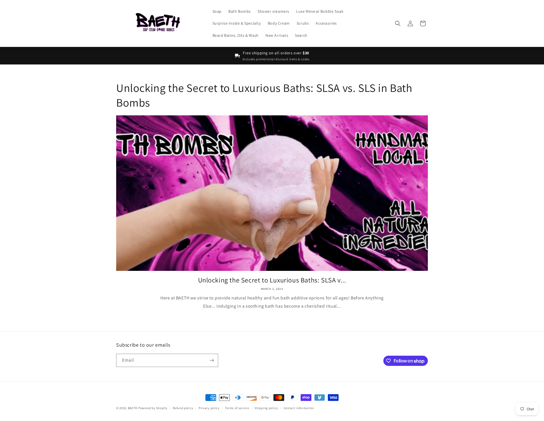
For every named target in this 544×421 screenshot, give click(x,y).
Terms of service (237, 408)
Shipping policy (266, 408)
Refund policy (183, 408)
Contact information (299, 408)
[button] (398, 23)
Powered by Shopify (152, 408)
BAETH (133, 408)
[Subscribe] (211, 360)
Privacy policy (209, 408)
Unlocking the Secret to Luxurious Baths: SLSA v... (272, 280)
